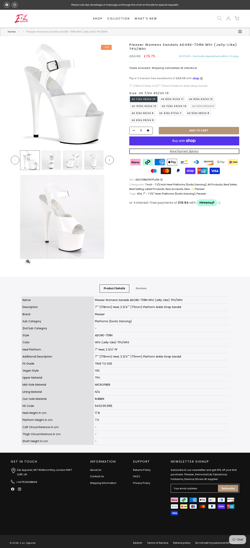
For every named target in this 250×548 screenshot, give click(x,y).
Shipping (158, 68)
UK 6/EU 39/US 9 (143, 120)
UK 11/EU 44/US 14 (174, 105)
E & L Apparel (28, 542)
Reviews (141, 288)
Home (12, 32)
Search (137, 543)
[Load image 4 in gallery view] (94, 160)
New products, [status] (174, 189)
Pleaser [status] (200, 189)
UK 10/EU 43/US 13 (144, 105)
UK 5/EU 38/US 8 (198, 113)
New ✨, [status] (189, 189)
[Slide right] (109, 160)
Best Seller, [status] (231, 184)
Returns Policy (142, 470)
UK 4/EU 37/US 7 (170, 113)
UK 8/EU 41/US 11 (172, 98)
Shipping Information (103, 483)
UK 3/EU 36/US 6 (143, 113)
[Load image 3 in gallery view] (72, 160)
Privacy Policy (141, 483)
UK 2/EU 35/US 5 (204, 106)
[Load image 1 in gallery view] (30, 160)
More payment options (184, 151)
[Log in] (228, 18)
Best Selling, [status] (137, 189)
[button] (219, 18)
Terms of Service (157, 543)
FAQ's (136, 476)
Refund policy (181, 543)
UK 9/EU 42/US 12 (201, 98)
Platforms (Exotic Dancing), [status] (179, 194)
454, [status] (136, 194)
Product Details (114, 288)
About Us (95, 470)
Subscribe (228, 488)
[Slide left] (15, 160)
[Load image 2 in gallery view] (51, 160)
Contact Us (97, 476)
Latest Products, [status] (155, 189)
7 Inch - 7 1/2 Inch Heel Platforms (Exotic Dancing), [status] (168, 184)
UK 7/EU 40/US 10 (143, 98)
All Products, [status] (216, 184)
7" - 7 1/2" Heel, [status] (152, 194)
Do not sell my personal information (217, 543)
